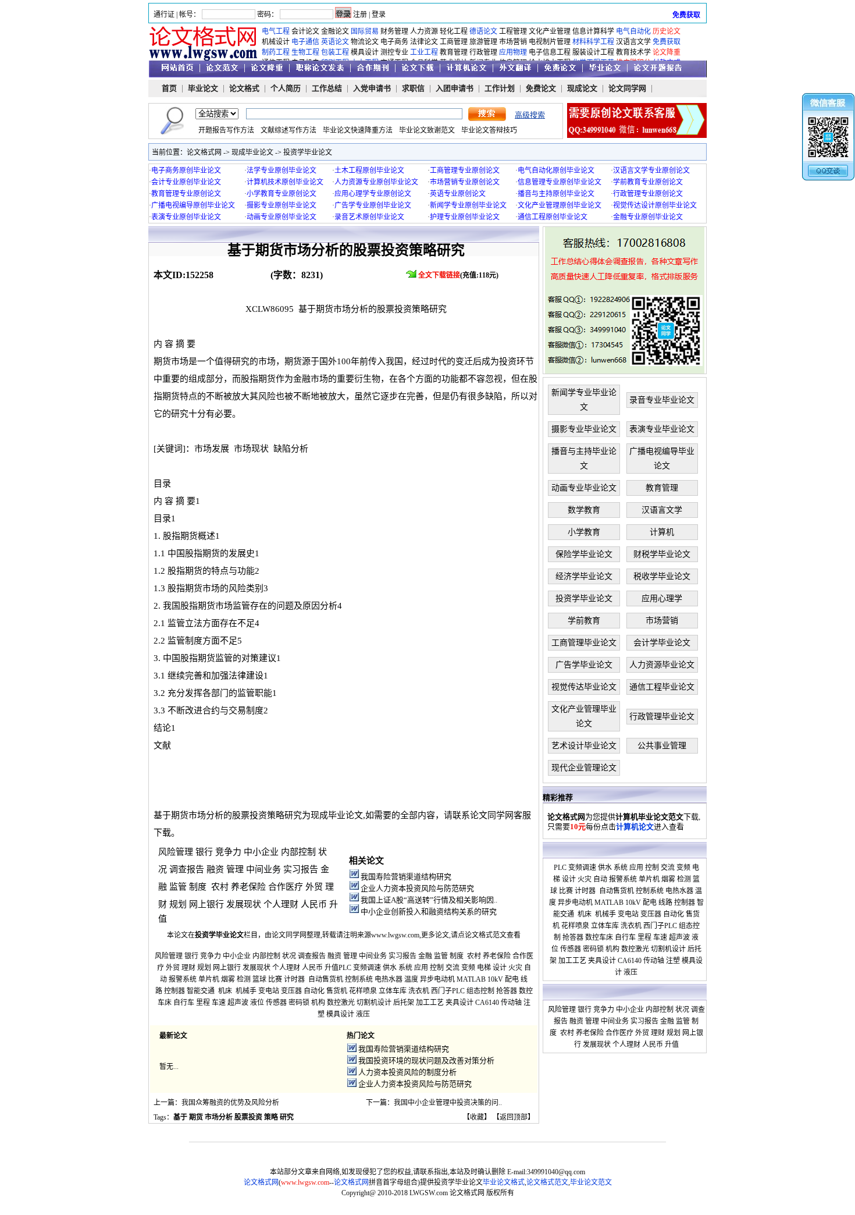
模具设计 (365, 52)
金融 (425, 956)
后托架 (403, 1003)
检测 (244, 979)
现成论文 (582, 88)
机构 (318, 1003)
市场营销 (513, 42)
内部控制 (298, 852)
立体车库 (393, 991)
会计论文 (305, 31)
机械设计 (276, 42)
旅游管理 (483, 42)
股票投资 (248, 1117)
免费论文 (541, 88)
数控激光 (341, 1003)
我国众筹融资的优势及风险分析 (230, 1103)
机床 (225, 991)
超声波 (237, 1003)
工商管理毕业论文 (584, 642)
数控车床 (599, 937)
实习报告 (300, 869)
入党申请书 (372, 88)
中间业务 (263, 869)
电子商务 (394, 42)
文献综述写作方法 (288, 130)
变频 (468, 968)
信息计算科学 (593, 31)
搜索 (487, 114)
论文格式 (244, 88)
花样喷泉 (363, 991)
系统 (405, 968)
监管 (178, 886)
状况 (289, 956)
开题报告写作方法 (226, 130)
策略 (271, 1117)
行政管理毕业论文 (661, 716)
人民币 (314, 904)
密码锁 (298, 1003)
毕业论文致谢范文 (427, 130)
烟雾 (228, 979)
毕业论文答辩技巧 (489, 130)
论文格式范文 (486, 935)
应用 (421, 968)
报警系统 (183, 979)
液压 (363, 1014)
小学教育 (584, 532)
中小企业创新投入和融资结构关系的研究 (429, 911)
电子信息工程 (550, 52)
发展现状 (243, 904)
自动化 (314, 991)
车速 (219, 1003)
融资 (215, 869)
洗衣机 (418, 991)
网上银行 (206, 904)
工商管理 (454, 42)
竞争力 (228, 852)
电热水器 (388, 979)
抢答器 (506, 991)
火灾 (515, 968)
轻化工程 (454, 31)
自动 (600, 879)
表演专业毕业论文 (661, 429)
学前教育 (584, 620)
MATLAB (471, 979)
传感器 (276, 1003)
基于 (180, 1117)
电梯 (484, 968)
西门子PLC (448, 991)
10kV (495, 979)
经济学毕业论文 (583, 576)
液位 (257, 1003)
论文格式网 (204, 152)
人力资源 (424, 31)
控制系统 (359, 979)
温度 (411, 979)
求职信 (413, 88)
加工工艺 (430, 1003)
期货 (196, 1117)
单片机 (208, 979)
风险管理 (175, 852)
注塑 (673, 961)
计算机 (662, 532)
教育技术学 (633, 52)
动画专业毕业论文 (584, 488)
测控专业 (394, 52)
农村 (220, 886)
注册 (360, 14)
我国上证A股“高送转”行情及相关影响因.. (429, 900)
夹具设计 (459, 1003)
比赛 (275, 979)
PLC (345, 968)
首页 (169, 88)
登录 (379, 14)
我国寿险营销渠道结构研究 (406, 876)
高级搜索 (530, 115)
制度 (197, 886)
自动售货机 (325, 979)
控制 (437, 968)
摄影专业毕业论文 (584, 429)
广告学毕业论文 (583, 664)
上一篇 (164, 1103)
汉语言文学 (633, 42)
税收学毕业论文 (661, 576)
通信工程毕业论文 (661, 687)
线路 (665, 902)
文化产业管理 (550, 31)
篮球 (259, 979)
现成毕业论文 (252, 152)
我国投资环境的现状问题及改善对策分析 (426, 1060)
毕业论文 (203, 88)
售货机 (336, 991)
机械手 (246, 991)
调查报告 (186, 869)
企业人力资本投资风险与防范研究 (417, 888)
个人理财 (280, 904)
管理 (235, 869)
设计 (500, 968)
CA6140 (487, 1003)
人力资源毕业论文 (661, 664)
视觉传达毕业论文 (584, 687)
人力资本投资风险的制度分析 (407, 1072)
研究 (287, 1117)
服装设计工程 (593, 52)
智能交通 (201, 991)
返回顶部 (514, 1117)
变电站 (268, 991)
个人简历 (285, 88)
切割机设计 (374, 1003)
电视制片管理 (550, 42)
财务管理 (394, 31)
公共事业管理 (661, 745)
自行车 (183, 1003)
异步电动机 (437, 979)
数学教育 (584, 510)
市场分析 (219, 1117)
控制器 (174, 991)
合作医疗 (285, 886)
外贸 (314, 886)
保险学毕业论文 (583, 554)
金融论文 (335, 31)
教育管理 (454, 52)
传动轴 (511, 1003)
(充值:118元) (459, 275)
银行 (204, 852)
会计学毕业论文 (661, 642)
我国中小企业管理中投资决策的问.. (448, 1103)
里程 (203, 1003)
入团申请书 (454, 88)
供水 (390, 968)
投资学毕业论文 (307, 152)
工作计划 (499, 88)
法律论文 (424, 42)
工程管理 (513, 31)
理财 (188, 968)
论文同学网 (627, 88)
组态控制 (480, 991)
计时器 (294, 979)
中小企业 (261, 852)
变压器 (291, 991)
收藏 (477, 1117)
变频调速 (367, 968)
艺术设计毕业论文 (584, 745)
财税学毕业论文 (661, 554)
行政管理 (483, 52)
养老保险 (248, 886)
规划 (178, 904)
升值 (332, 968)
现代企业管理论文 (584, 767)
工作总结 (327, 88)
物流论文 (365, 42)
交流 (452, 968)
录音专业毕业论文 (661, 400)
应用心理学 (662, 598)
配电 (512, 979)
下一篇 (376, 1103)
